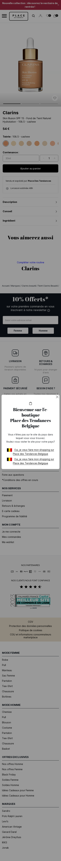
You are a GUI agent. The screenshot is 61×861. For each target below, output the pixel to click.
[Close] (57, 397)
